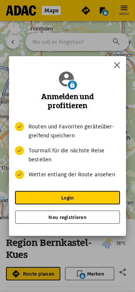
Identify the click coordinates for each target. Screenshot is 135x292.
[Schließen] (117, 65)
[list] (67, 150)
